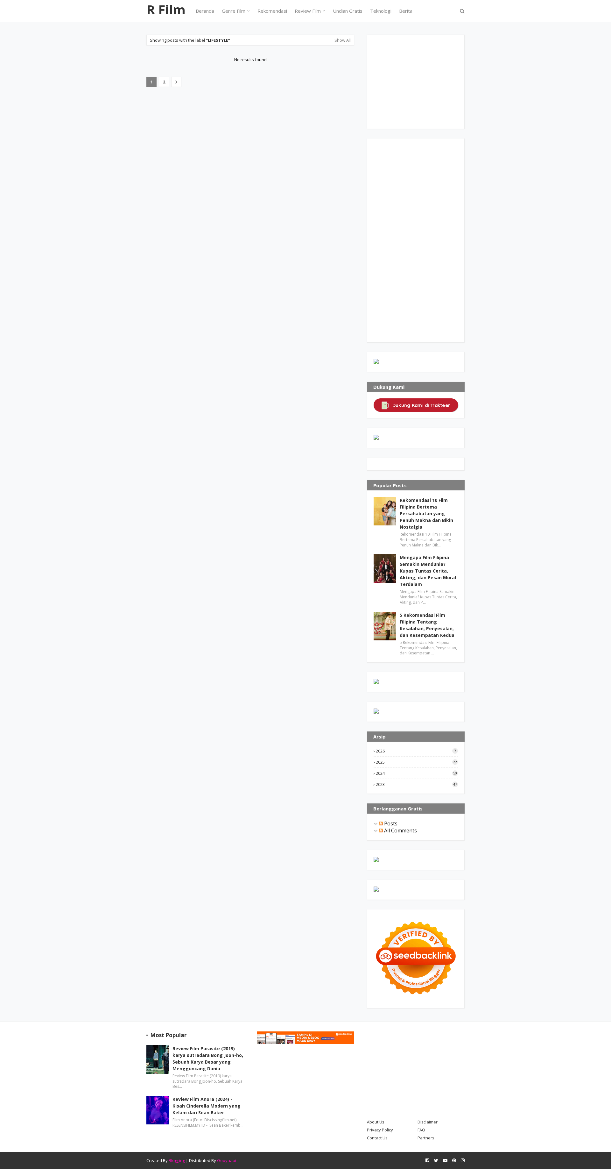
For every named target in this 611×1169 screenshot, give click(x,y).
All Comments (400, 830)
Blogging (177, 1160)
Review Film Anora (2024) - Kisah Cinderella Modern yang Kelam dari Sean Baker (206, 1106)
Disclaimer (428, 1122)
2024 (416, 773)
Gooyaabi (226, 1160)
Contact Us (377, 1138)
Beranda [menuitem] (205, 11)
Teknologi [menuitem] (380, 11)
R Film (166, 9)
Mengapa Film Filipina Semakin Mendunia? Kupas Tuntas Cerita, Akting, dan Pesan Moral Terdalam (428, 570)
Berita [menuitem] (405, 11)
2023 (416, 784)
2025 (416, 762)
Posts (390, 823)
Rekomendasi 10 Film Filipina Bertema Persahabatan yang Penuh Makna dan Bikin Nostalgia (426, 513)
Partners (426, 1138)
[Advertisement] (421, 81)
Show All (342, 40)
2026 (416, 751)
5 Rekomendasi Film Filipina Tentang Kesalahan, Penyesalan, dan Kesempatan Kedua (427, 625)
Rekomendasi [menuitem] (272, 11)
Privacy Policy (380, 1130)
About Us (375, 1122)
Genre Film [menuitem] (233, 11)
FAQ (421, 1130)
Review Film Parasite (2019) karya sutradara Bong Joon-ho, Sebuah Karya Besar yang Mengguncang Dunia (207, 1058)
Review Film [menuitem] (308, 11)
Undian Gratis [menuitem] (347, 11)
